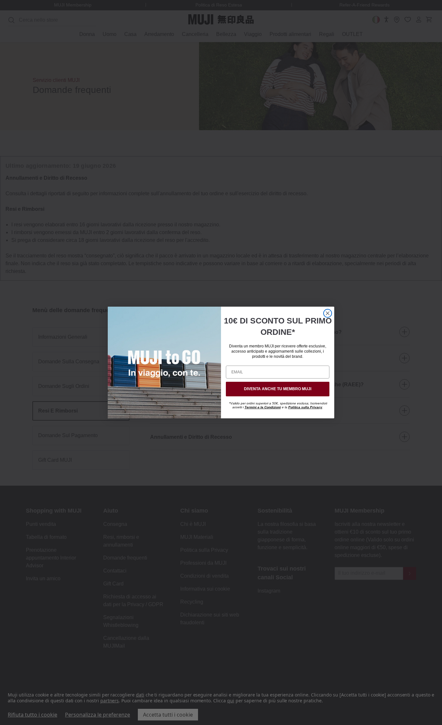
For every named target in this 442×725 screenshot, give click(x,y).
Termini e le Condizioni (263, 407)
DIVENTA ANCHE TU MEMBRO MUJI (277, 389)
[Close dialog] (328, 313)
